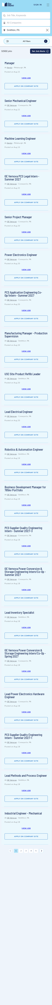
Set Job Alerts (38, 51)
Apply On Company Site (26, 86)
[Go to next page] (42, 851)
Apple (9, 68)
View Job (26, 78)
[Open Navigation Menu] (48, 5)
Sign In (38, 5)
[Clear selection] (47, 30)
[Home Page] (9, 5)
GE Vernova (12, 105)
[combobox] (28, 15)
